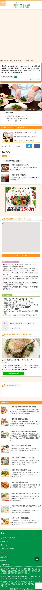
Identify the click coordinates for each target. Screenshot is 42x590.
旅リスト (17, 589)
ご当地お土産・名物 (8, 538)
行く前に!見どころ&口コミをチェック (19, 118)
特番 (15, 77)
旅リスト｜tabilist (8, 548)
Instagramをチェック (14, 121)
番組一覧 (5, 541)
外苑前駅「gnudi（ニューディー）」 (18, 116)
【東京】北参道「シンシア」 (20, 165)
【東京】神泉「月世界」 (18, 175)
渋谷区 (4, 156)
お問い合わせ (4, 557)
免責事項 (3, 561)
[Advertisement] (21, 34)
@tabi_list (6, 545)
